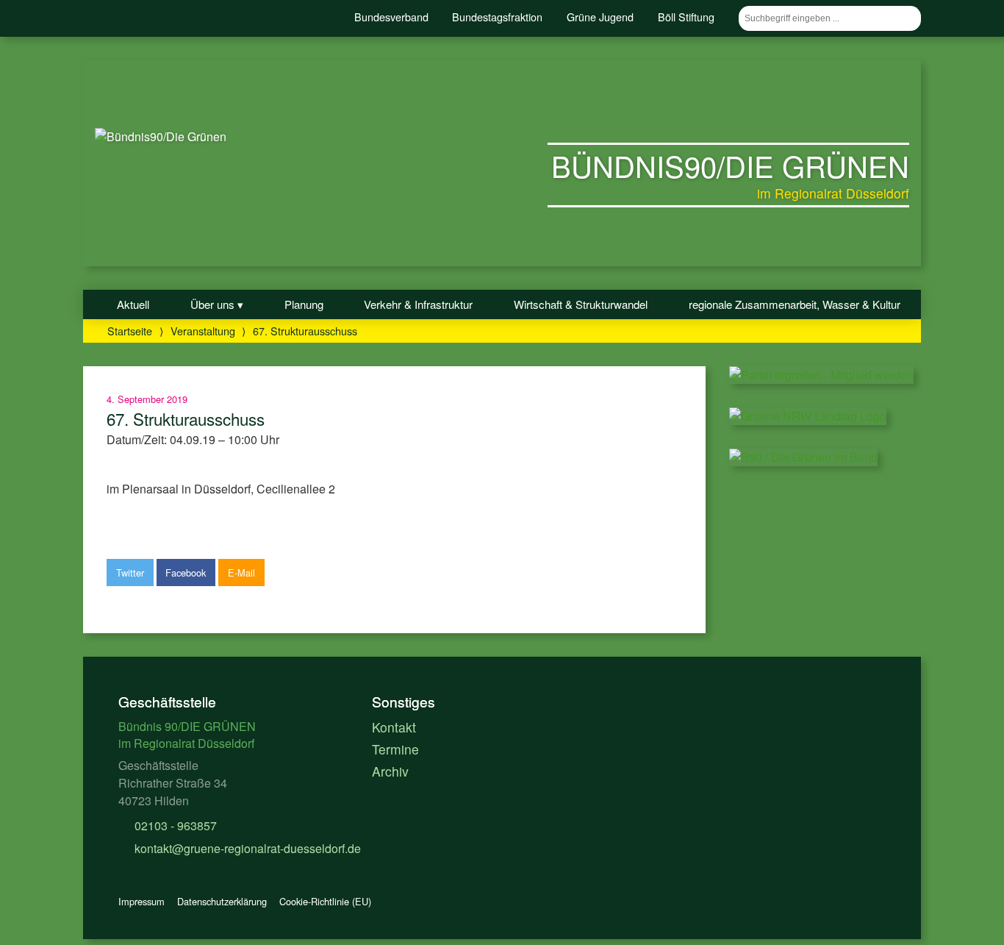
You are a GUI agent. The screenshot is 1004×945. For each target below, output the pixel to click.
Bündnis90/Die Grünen (730, 165)
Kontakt (394, 727)
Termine (395, 749)
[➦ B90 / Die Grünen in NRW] (807, 415)
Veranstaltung (203, 330)
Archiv (390, 771)
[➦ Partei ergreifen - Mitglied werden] (821, 374)
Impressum (141, 901)
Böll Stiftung (686, 16)
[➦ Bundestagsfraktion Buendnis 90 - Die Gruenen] (803, 457)
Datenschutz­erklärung (222, 901)
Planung (303, 304)
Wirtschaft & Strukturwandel (581, 304)
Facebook (185, 573)
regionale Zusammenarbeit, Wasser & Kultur (794, 304)
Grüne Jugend (600, 16)
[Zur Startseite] (160, 136)
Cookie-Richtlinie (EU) (325, 901)
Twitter (130, 573)
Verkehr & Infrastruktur (418, 304)
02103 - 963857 (174, 825)
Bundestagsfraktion (497, 16)
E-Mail (241, 573)
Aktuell (133, 304)
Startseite (129, 330)
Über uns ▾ (216, 304)
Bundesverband (391, 16)
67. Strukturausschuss (186, 418)
